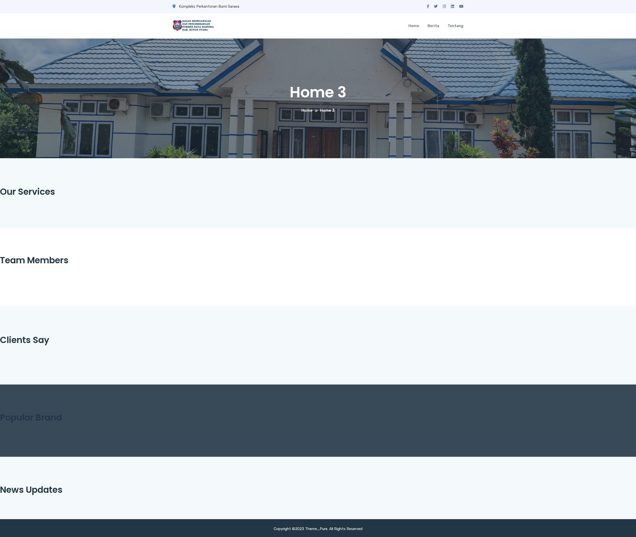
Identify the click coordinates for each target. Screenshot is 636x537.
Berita (433, 26)
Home (413, 26)
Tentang (455, 26)
